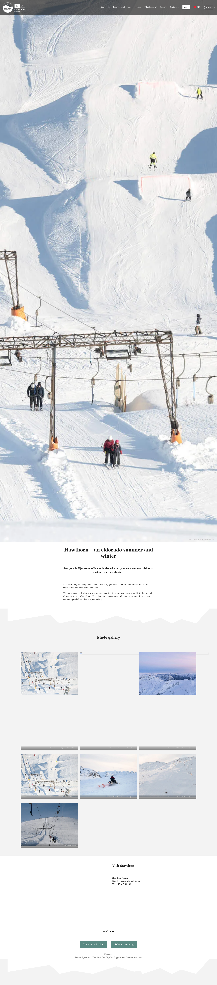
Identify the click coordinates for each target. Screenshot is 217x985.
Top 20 (109, 957)
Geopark (163, 7)
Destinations (174, 7)
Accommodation (134, 7)
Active (78, 957)
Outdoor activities (134, 957)
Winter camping (124, 944)
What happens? (151, 7)
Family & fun (98, 957)
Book (186, 7)
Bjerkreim (86, 957)
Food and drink (119, 7)
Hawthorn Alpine (93, 944)
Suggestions (119, 957)
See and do (105, 7)
